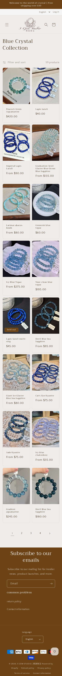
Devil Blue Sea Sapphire (42, 340)
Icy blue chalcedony (41, 453)
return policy (14, 601)
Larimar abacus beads (14, 226)
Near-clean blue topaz (43, 283)
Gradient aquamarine (12, 510)
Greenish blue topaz (42, 226)
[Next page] (49, 533)
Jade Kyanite (13, 452)
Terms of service (22, 673)
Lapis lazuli (41, 109)
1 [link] (12, 533)
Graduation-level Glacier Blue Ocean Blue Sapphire (45, 169)
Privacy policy (44, 668)
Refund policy (27, 668)
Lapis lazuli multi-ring (16, 340)
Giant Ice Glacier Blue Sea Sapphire (15, 397)
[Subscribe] (51, 584)
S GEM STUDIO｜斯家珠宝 (29, 664)
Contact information (18, 609)
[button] (7, 24)
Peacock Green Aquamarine (14, 110)
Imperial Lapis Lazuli (13, 167)
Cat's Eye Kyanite (44, 395)
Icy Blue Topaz (14, 282)
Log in (56, 12)
